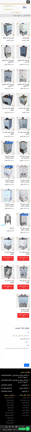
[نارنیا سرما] (24, 7)
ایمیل (27, 339)
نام (28, 332)
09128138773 (8, 10)
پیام (28, 345)
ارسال (26, 365)
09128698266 (8, 6)
